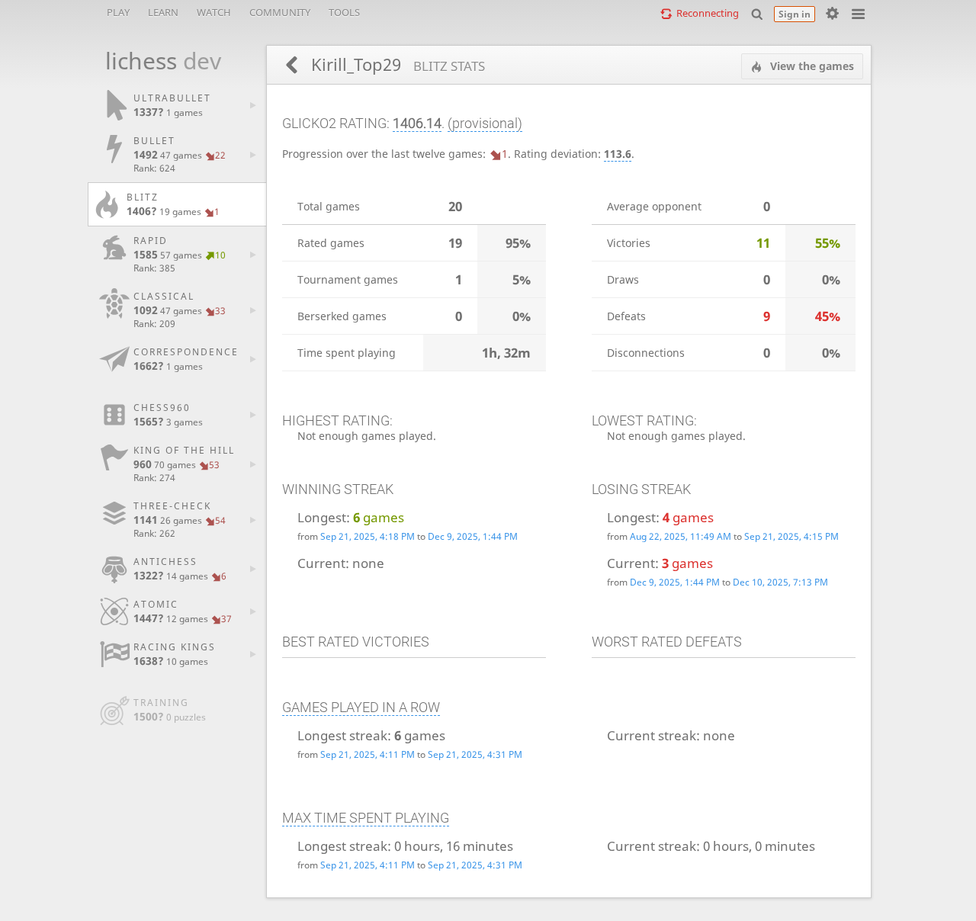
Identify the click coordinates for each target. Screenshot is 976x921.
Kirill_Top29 (396, 64)
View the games (810, 66)
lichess (154, 60)
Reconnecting (707, 13)
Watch (214, 12)
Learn (163, 12)
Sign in (795, 14)
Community (279, 12)
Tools (344, 12)
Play (118, 12)
